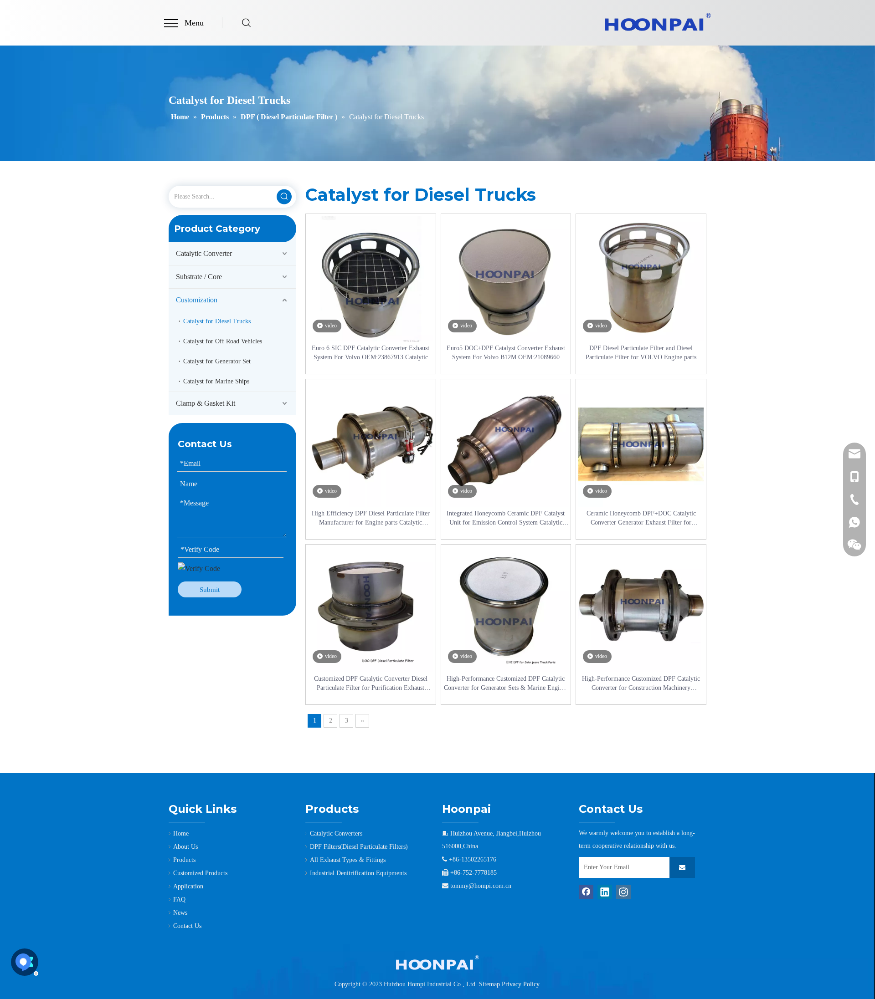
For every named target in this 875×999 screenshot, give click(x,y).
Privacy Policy (520, 984)
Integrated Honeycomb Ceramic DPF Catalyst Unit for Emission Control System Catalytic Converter (506, 518)
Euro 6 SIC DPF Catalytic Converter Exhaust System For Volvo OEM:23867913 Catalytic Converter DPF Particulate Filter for (370, 353)
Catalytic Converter (204, 253)
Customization (196, 300)
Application (188, 886)
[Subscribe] (682, 867)
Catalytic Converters (336, 833)
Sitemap (489, 984)
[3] (437, 962)
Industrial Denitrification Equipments (358, 873)
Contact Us (187, 926)
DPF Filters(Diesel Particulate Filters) (359, 846)
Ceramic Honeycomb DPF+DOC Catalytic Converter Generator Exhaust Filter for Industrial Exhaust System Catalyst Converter (641, 518)
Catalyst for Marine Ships (216, 381)
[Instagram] (623, 892)
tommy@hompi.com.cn (480, 885)
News (180, 912)
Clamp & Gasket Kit (205, 403)
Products (184, 859)
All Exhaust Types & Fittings (348, 859)
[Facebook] (586, 892)
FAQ (179, 899)
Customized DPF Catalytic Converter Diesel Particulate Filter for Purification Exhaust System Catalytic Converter (370, 684)
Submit (210, 589)
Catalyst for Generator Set (217, 361)
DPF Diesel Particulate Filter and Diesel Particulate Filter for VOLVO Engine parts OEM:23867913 (641, 353)
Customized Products (200, 873)
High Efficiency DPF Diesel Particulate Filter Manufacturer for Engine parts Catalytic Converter (371, 518)
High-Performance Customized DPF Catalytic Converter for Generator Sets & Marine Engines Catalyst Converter (506, 684)
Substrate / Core (199, 276)
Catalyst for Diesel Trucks (217, 321)
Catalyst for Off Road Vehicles (222, 341)
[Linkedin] (604, 892)
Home (181, 833)
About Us (185, 846)
